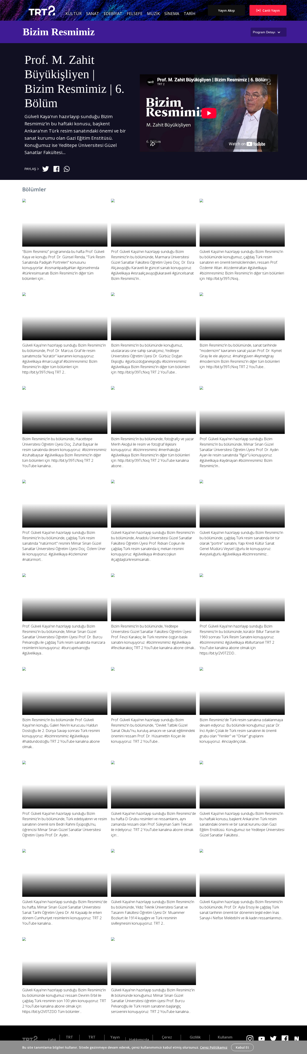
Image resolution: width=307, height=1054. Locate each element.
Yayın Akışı (226, 10)
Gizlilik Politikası (195, 1040)
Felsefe (134, 13)
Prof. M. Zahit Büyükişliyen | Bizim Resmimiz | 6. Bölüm (74, 81)
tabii (52, 1039)
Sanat (92, 13)
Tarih (189, 13)
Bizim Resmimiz (59, 32)
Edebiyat (113, 13)
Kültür (73, 13)
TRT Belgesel (92, 1040)
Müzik (153, 13)
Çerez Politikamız (213, 1047)
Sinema (171, 13)
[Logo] (31, 1039)
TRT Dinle (69, 1040)
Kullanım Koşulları (225, 1040)
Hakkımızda (139, 1039)
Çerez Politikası (167, 1040)
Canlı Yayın (271, 10)
